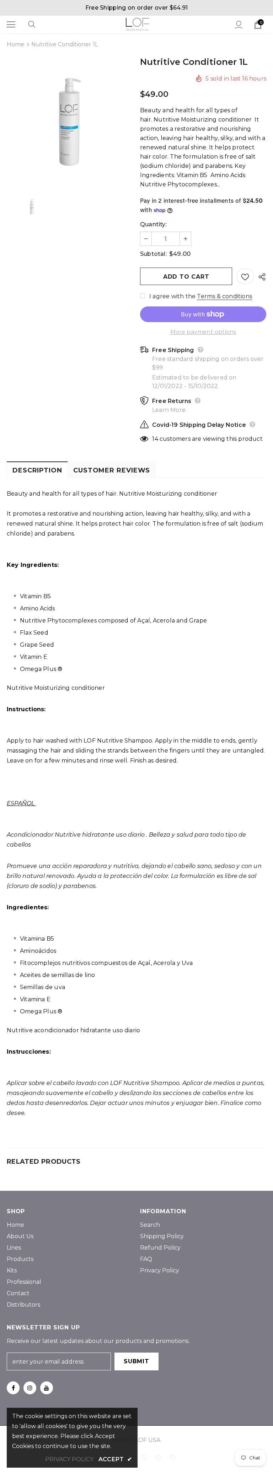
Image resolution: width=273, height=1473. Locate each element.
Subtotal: (153, 253)
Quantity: (153, 224)
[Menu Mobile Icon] (11, 24)
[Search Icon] (38, 24)
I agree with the (172, 296)
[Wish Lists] (245, 276)
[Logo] (137, 24)
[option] (70, 121)
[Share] (260, 276)
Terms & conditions (224, 296)
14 (155, 438)
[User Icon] (238, 25)
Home (15, 44)
